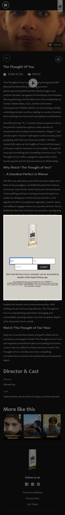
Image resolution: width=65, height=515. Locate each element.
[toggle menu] (5, 5)
